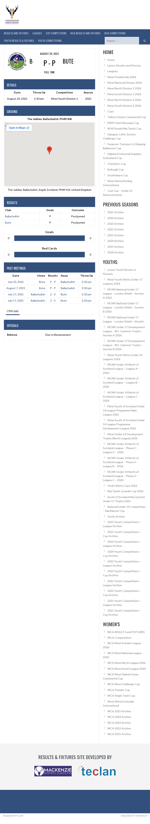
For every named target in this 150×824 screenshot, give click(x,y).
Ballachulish (12, 216)
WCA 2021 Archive (119, 734)
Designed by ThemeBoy (134, 815)
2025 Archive (115, 212)
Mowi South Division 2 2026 (124, 105)
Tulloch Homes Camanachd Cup (126, 117)
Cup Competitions (56, 33)
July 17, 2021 (16, 294)
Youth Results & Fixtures (19, 40)
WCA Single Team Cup (121, 695)
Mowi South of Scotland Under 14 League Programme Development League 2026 (124, 424)
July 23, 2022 (16, 281)
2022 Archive (115, 229)
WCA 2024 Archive (119, 716)
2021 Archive (115, 235)
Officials (13, 311)
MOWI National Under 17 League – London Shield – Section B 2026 (123, 307)
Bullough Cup (115, 169)
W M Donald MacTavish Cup (124, 128)
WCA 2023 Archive (119, 722)
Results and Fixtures (16, 33)
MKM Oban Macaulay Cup (123, 122)
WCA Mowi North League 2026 (126, 662)
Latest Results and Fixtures (124, 65)
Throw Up (86, 275)
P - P (53, 281)
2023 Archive (115, 223)
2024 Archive (115, 218)
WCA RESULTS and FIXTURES (85, 33)
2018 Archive (115, 252)
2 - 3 (52, 294)
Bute (8, 222)
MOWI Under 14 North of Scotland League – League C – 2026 (121, 396)
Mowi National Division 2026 (124, 82)
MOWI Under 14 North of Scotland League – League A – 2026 (121, 368)
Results (53, 275)
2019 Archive (115, 246)
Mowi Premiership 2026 (121, 77)
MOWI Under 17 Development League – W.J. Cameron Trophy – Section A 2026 (124, 331)
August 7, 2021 (15, 288)
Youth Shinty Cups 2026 (122, 485)
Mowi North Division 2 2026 (124, 99)
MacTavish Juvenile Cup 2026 (125, 491)
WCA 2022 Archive (119, 728)
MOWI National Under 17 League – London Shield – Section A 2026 (123, 293)
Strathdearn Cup (117, 175)
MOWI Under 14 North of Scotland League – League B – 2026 (121, 382)
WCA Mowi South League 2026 (126, 668)
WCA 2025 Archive (119, 711)
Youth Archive (116, 516)
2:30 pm (86, 281)
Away (64, 275)
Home (41, 275)
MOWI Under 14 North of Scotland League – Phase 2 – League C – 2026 (121, 476)
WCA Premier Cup (118, 690)
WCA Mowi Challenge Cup (123, 684)
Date (15, 275)
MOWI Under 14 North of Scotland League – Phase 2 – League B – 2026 (121, 462)
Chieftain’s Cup (116, 163)
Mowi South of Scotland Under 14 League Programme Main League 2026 (124, 410)
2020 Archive (115, 240)
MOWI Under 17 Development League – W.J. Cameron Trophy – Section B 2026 (124, 345)
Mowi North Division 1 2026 (124, 88)
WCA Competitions (119, 637)
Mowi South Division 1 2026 (124, 94)
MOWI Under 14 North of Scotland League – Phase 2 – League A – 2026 (121, 448)
